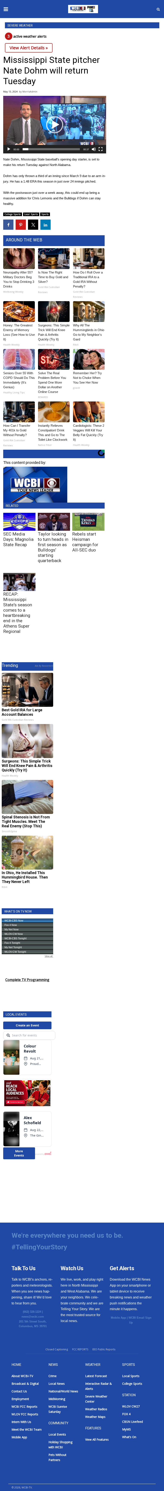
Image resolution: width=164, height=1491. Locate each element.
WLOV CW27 (131, 1406)
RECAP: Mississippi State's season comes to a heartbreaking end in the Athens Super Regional (17, 613)
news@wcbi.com (33, 1316)
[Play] (9, 149)
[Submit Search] (158, 9)
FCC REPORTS (80, 1349)
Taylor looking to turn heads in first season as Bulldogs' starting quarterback (53, 547)
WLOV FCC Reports (25, 1414)
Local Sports (31, 214)
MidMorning (56, 1399)
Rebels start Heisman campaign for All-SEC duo (85, 542)
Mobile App (118, 1317)
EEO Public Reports (103, 1349)
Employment (20, 1399)
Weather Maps (95, 1417)
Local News (56, 1384)
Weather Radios (96, 1409)
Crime (52, 1376)
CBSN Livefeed (132, 1422)
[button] (54, 124)
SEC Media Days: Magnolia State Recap (18, 539)
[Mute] (94, 149)
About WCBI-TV (22, 1376)
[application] (54, 124)
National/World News (63, 1391)
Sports (45, 214)
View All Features (97, 1439)
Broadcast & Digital (25, 1384)
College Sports (12, 214)
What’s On (129, 1437)
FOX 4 (126, 1414)
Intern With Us (21, 1422)
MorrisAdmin (29, 91)
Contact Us (19, 1391)
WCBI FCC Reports (24, 1407)
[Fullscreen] (100, 149)
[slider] (51, 149)
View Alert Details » (29, 48)
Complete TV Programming (27, 979)
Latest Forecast (96, 1376)
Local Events (57, 1434)
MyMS (126, 1429)
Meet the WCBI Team (27, 1429)
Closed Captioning (56, 1349)
